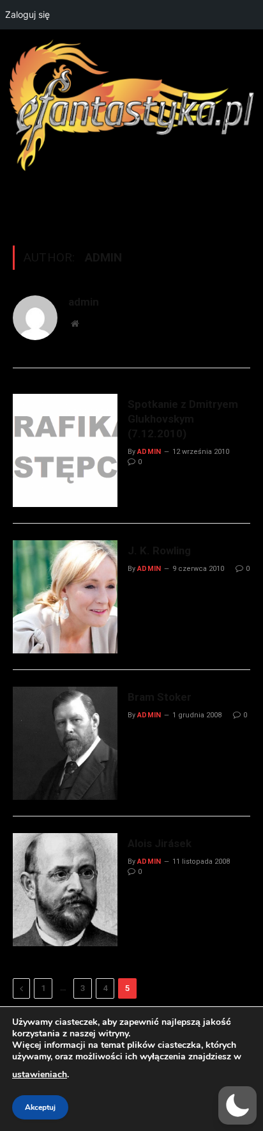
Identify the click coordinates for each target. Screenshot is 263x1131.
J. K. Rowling (159, 550)
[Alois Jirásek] (65, 889)
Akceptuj (40, 1107)
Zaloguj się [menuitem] (27, 14)
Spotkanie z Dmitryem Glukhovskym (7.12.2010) (183, 419)
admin (83, 301)
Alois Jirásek (160, 843)
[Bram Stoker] (65, 743)
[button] (237, 1105)
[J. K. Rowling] (65, 596)
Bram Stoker (160, 696)
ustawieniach (39, 1074)
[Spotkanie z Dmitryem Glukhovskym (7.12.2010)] (65, 450)
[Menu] (131, 201)
